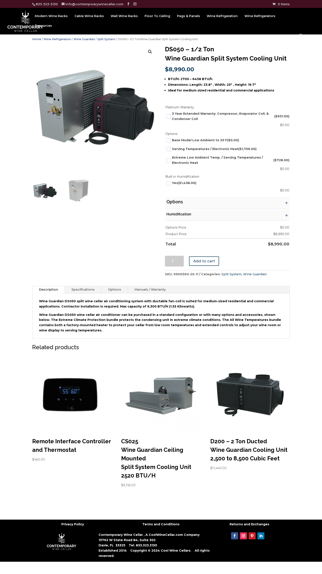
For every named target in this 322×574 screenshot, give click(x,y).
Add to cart (204, 261)
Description (48, 289)
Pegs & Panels (188, 16)
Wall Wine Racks (124, 16)
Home (36, 39)
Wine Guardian (84, 39)
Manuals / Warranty (150, 289)
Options (114, 289)
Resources (43, 26)
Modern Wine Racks (51, 16)
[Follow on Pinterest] (252, 535)
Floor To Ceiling (157, 16)
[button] (150, 52)
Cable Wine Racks (89, 16)
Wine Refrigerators (259, 16)
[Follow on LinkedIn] (260, 535)
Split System (106, 39)
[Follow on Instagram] (243, 535)
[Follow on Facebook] (234, 535)
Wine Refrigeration (222, 16)
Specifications (83, 289)
